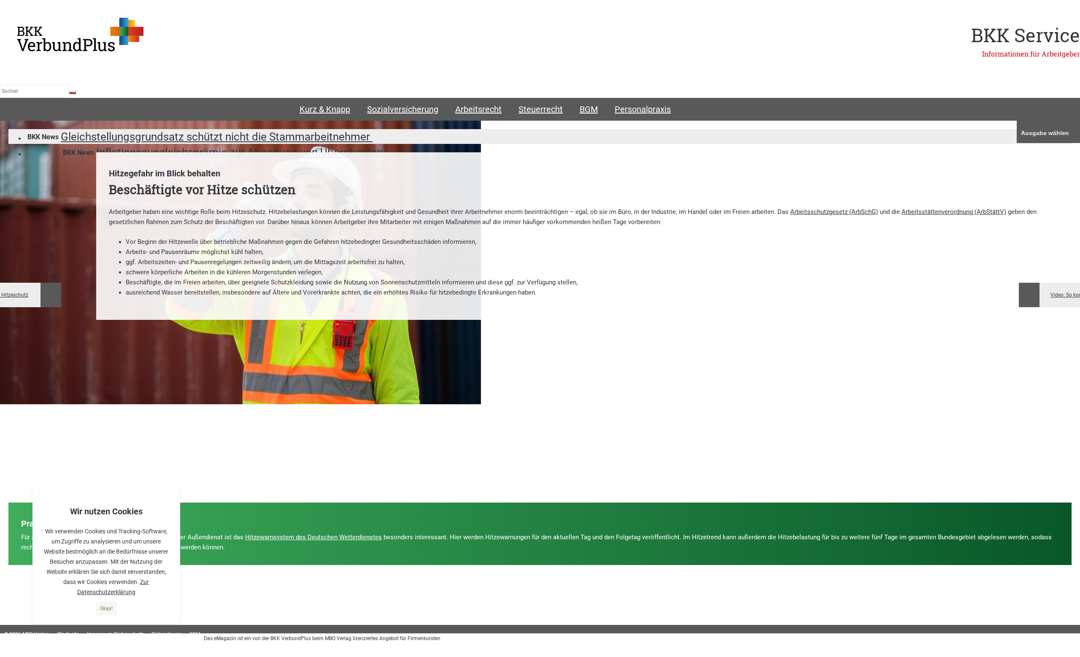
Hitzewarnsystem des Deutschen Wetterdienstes (313, 537)
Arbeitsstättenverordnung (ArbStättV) (954, 212)
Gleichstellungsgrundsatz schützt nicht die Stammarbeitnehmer (217, 136)
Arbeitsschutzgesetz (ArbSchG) (834, 212)
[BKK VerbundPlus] (80, 50)
